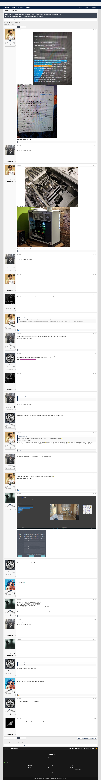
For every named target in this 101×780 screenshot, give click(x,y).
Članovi (28, 7)
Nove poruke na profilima (79, 767)
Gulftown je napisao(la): (22, 436)
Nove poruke (7, 10)
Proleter (10, 304)
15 (16, 26)
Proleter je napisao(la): (21, 317)
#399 (95, 698)
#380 (95, 274)
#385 (95, 373)
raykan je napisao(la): (21, 396)
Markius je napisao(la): (21, 662)
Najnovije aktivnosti (78, 769)
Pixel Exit (55, 778)
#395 (95, 619)
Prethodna (6, 26)
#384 (95, 353)
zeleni (10, 504)
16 (18, 26)
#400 (95, 718)
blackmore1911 (7, 24)
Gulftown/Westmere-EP (20, 152)
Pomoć (90, 748)
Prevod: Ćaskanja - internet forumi (61, 778)
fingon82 (10, 364)
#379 (95, 254)
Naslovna (7, 7)
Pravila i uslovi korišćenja (78, 748)
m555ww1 (71, 772)
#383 (95, 333)
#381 (95, 294)
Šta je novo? (77, 763)
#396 (95, 639)
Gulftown (10, 156)
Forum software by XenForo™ (43, 778)
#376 (95, 29)
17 (20, 26)
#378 (95, 165)
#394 (95, 599)
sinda (10, 40)
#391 (95, 493)
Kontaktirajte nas (71, 748)
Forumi (13, 7)
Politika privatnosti (86, 748)
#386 (95, 393)
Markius (10, 590)
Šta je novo (20, 7)
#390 (95, 473)
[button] (24, 7)
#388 (95, 432)
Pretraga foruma (14, 10)
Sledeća (24, 26)
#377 (95, 145)
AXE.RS (95, 1)
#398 (95, 678)
